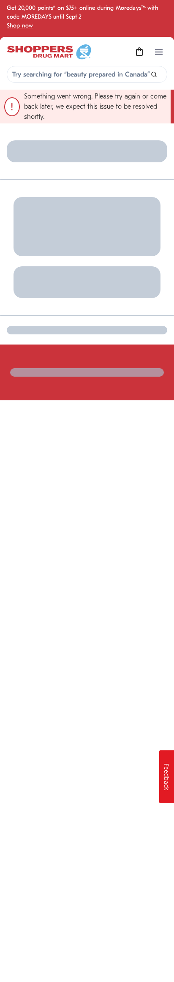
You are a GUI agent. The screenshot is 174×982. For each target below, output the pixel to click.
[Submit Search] (154, 74)
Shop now (20, 25)
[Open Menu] (158, 52)
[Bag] (139, 52)
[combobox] (87, 74)
